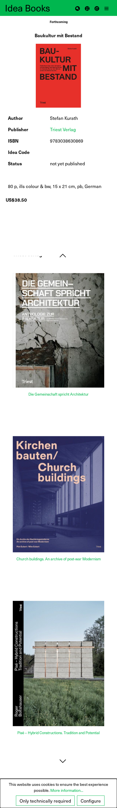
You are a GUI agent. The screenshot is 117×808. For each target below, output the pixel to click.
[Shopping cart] (87, 8)
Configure (91, 800)
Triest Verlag (63, 129)
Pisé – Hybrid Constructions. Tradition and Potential (58, 732)
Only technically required (45, 800)
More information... (66, 790)
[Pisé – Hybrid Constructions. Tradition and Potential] (58, 663)
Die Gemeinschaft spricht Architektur (58, 394)
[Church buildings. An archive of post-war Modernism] (58, 494)
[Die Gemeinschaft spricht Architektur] (58, 330)
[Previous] (62, 255)
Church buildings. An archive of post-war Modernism (58, 559)
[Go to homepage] (32, 8)
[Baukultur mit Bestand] (58, 76)
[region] (58, 76)
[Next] (62, 761)
